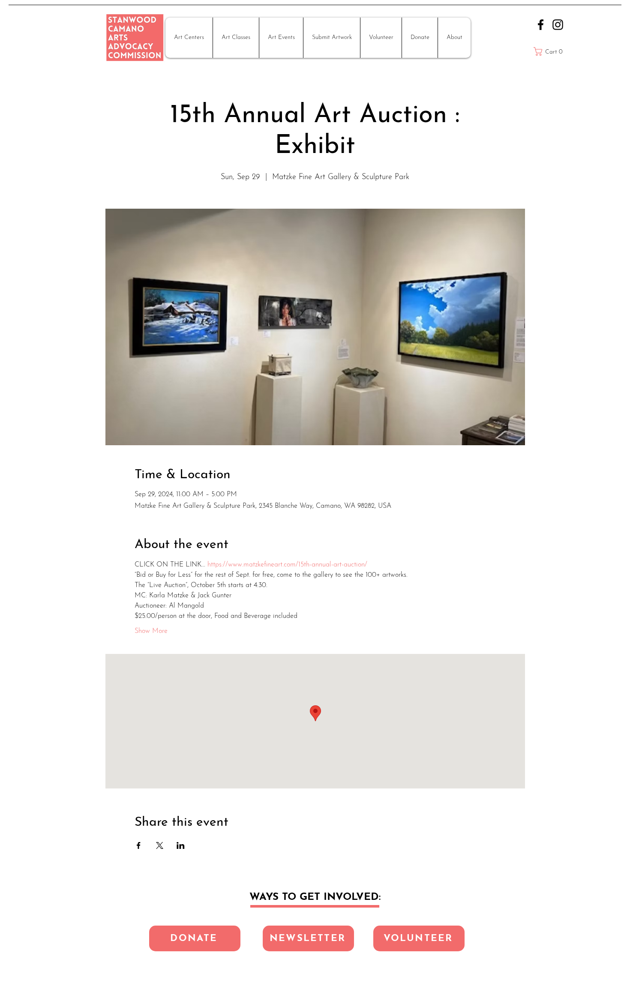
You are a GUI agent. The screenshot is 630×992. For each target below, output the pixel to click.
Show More (151, 631)
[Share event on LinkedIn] (181, 845)
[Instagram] (558, 25)
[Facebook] (541, 25)
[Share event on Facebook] (139, 845)
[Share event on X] (160, 845)
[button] (189, 38)
